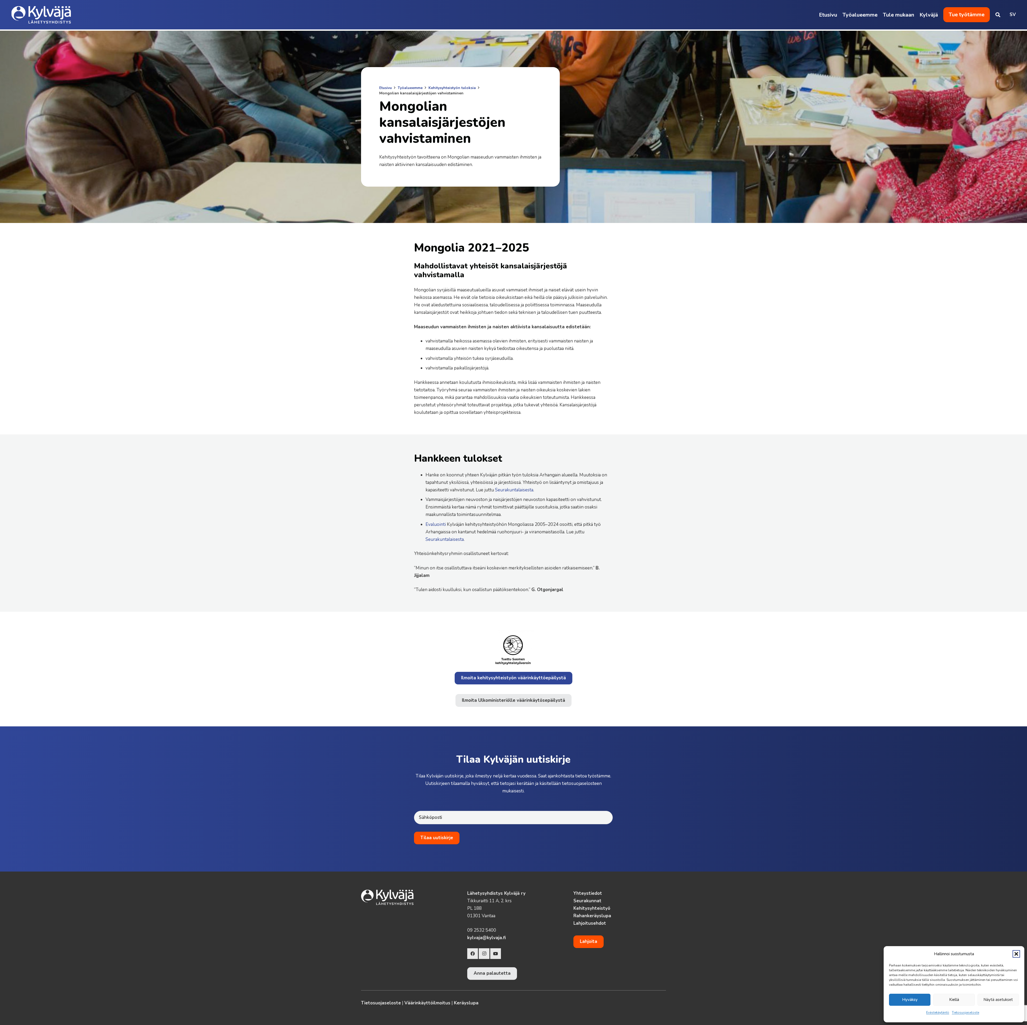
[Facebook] (472, 953)
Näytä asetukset (998, 999)
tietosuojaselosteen (582, 783)
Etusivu (385, 87)
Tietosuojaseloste (965, 1012)
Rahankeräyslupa (592, 916)
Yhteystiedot (587, 893)
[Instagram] (484, 953)
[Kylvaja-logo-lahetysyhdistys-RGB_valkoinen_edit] (41, 15)
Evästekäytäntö (937, 1012)
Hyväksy (910, 999)
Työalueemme (410, 87)
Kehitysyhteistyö (591, 908)
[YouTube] (495, 953)
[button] (1016, 954)
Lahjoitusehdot (589, 923)
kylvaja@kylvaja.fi (486, 938)
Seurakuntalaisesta (514, 490)
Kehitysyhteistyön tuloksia (452, 87)
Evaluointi (436, 524)
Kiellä (954, 999)
